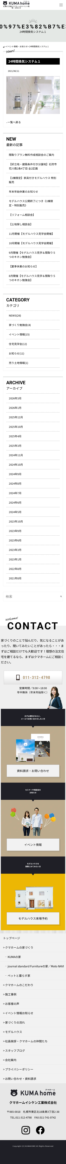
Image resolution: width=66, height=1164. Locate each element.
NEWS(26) (15, 315)
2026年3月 (15, 398)
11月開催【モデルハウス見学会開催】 (31, 234)
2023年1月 (15, 559)
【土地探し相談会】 (21, 224)
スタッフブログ (15, 1050)
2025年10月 (16, 427)
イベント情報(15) (19, 334)
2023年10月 (16, 521)
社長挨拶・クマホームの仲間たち (26, 1041)
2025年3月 (15, 446)
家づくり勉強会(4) (20, 325)
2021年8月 (15, 578)
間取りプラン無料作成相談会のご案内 (31, 155)
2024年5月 (15, 512)
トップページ (11, 938)
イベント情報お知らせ (19, 1013)
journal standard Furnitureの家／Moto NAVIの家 (36, 967)
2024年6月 (15, 502)
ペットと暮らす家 (19, 975)
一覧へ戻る (14, 122)
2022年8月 (15, 569)
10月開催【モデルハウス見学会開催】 (31, 243)
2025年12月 (16, 417)
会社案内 (10, 1060)
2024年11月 (16, 455)
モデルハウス (13, 1032)
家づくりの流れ (15, 1022)
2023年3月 (15, 550)
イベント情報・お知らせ (17, 46)
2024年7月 (15, 493)
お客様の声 (12, 1004)
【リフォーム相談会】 (22, 215)
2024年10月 (16, 464)
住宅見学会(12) (18, 344)
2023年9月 (15, 531)
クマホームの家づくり (19, 947)
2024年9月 (15, 474)
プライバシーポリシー (19, 1069)
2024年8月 (15, 483)
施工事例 (10, 994)
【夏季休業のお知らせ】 (23, 266)
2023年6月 (15, 540)
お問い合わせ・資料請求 (20, 1079)
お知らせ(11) (16, 353)
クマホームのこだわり (19, 985)
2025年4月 (15, 436)
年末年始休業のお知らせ (23, 191)
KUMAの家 (14, 957)
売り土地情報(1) (18, 363)
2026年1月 (15, 408)
